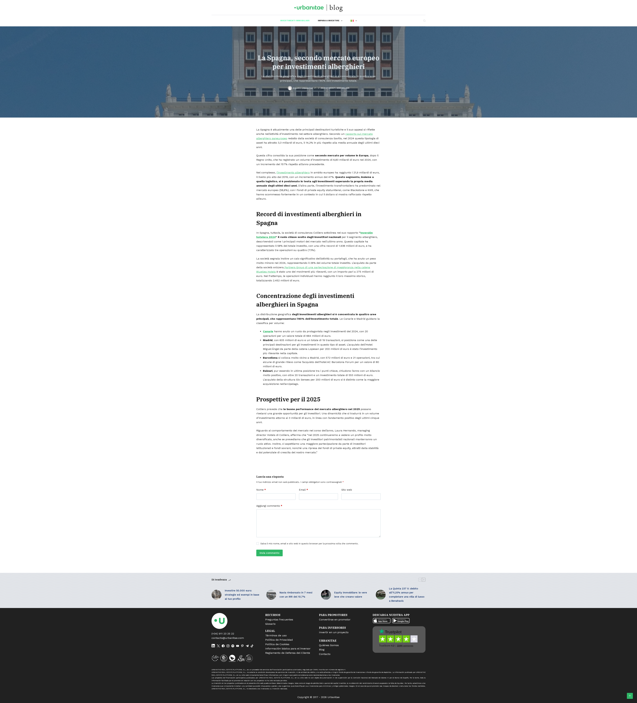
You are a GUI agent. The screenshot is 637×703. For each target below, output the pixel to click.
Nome (261, 489)
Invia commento (269, 552)
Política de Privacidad (279, 639)
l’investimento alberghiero (293, 172)
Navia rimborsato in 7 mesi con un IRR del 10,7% (296, 594)
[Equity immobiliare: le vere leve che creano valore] (326, 595)
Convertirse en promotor (335, 619)
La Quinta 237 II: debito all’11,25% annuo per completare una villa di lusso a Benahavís (406, 594)
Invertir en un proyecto (334, 632)
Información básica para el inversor (288, 648)
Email (303, 489)
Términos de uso (276, 635)
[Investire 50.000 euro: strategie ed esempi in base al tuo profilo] (216, 595)
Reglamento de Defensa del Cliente (287, 652)
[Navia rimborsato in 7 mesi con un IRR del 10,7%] (271, 595)
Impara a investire (328, 20)
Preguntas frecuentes (279, 619)
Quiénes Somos (329, 645)
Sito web (346, 489)
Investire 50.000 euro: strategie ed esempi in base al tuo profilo (242, 594)
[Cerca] (424, 21)
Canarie (268, 331)
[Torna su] (630, 696)
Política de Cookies (277, 644)
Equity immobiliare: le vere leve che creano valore (350, 594)
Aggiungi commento (269, 505)
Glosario (270, 623)
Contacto (324, 654)
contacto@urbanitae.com (228, 637)
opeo (284, 138)
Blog (321, 649)
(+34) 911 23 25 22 (223, 633)
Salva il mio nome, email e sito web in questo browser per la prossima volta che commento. (309, 543)
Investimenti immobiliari (295, 20)
